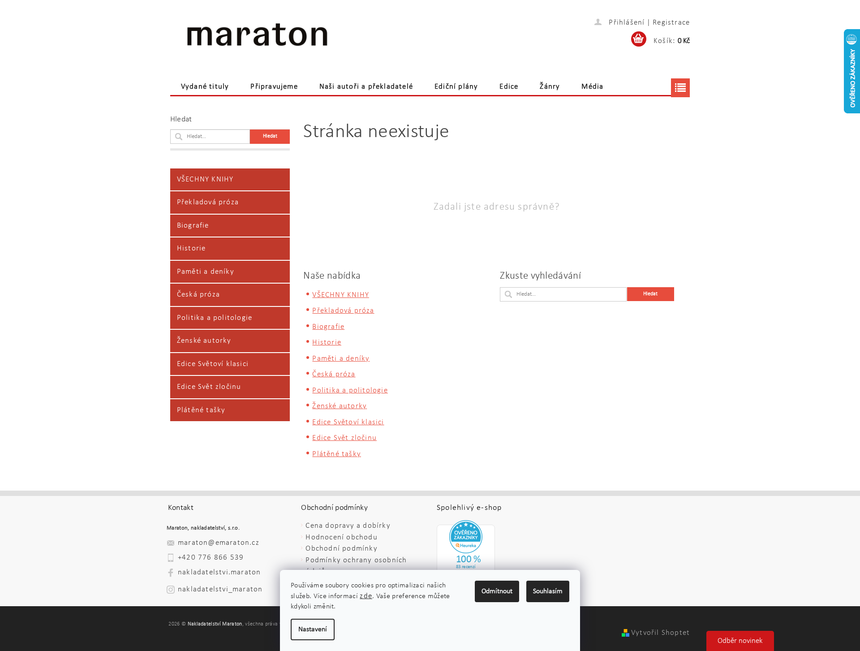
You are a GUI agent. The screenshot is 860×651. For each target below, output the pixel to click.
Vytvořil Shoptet (660, 633)
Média (592, 87)
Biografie (193, 225)
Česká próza (198, 294)
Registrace (671, 22)
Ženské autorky (204, 341)
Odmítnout (497, 591)
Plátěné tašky (201, 410)
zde (366, 596)
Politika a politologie (214, 318)
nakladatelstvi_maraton (220, 589)
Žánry (550, 87)
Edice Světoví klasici (213, 364)
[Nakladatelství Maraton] (257, 36)
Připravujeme (273, 87)
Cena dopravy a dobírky (347, 526)
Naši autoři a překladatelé (366, 87)
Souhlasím (548, 591)
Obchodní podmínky (341, 548)
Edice (508, 87)
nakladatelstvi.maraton (219, 572)
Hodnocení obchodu (341, 537)
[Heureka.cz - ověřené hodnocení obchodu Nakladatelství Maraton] (466, 556)
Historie (191, 248)
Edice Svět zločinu (209, 387)
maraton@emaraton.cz (218, 543)
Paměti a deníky (205, 272)
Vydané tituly (205, 87)
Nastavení (312, 629)
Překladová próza (208, 202)
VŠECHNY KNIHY (205, 179)
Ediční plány (456, 87)
